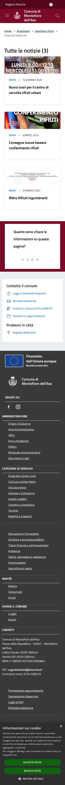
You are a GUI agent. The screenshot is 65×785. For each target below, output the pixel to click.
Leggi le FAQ (15, 702)
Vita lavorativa (17, 487)
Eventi (12, 619)
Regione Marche (15, 4)
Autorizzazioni (17, 562)
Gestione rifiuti (44, 31)
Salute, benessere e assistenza (27, 557)
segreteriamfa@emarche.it (25, 669)
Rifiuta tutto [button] (32, 770)
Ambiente (14, 551)
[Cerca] (57, 16)
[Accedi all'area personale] (51, 4)
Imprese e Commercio (21, 493)
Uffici (11, 435)
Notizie (12, 586)
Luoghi (12, 614)
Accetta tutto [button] (32, 762)
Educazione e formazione (23, 534)
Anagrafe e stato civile (22, 476)
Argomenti (23, 31)
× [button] (61, 726)
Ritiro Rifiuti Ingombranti (28, 198)
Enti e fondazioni (18, 441)
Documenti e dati (18, 458)
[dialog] (32, 753)
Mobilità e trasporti (20, 516)
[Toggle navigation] (7, 15)
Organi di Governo (19, 423)
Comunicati (15, 592)
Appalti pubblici (17, 499)
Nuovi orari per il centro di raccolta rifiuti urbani (29, 89)
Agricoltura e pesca (20, 568)
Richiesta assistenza (20, 708)
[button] (32, 779)
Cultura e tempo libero (22, 481)
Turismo (13, 510)
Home (8, 31)
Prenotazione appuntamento (25, 690)
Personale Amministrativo (24, 452)
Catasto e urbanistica (21, 505)
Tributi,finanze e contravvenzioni (28, 545)
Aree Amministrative (21, 429)
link (15, 754)
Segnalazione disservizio (23, 696)
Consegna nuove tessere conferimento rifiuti (27, 145)
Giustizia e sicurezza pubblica (26, 539)
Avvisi (12, 80)
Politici (12, 447)
